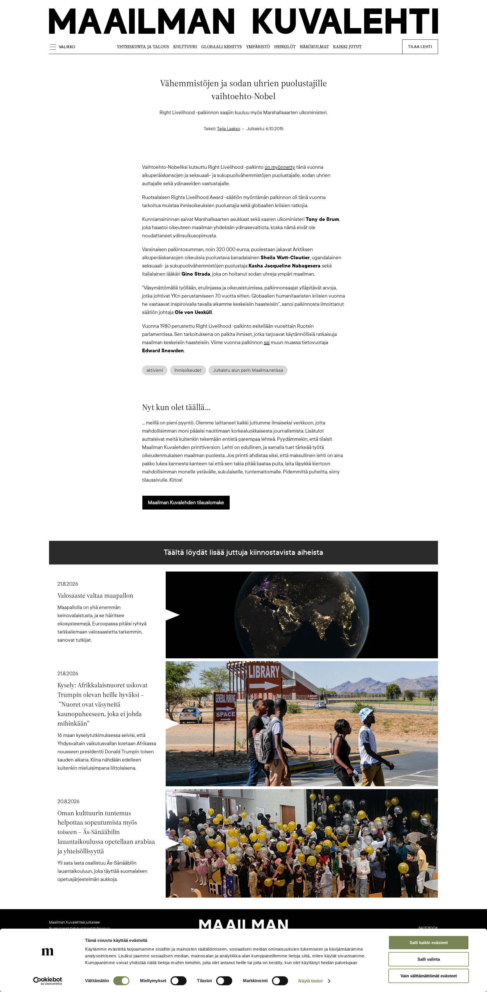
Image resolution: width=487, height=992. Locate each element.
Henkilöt (285, 47)
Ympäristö (258, 47)
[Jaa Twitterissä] (216, 153)
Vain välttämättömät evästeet (428, 975)
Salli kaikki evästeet (428, 942)
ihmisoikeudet (188, 370)
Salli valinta (428, 959)
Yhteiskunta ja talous (143, 47)
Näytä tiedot (310, 980)
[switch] (179, 980)
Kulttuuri (185, 47)
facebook (428, 928)
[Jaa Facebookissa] (252, 153)
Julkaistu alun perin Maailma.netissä (248, 370)
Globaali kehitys (221, 47)
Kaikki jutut (347, 47)
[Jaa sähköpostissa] (271, 153)
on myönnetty (280, 167)
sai (267, 342)
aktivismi (155, 370)
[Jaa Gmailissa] (234, 153)
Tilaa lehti (420, 46)
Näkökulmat (314, 47)
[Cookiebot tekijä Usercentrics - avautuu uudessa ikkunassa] (47, 981)
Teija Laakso (228, 129)
